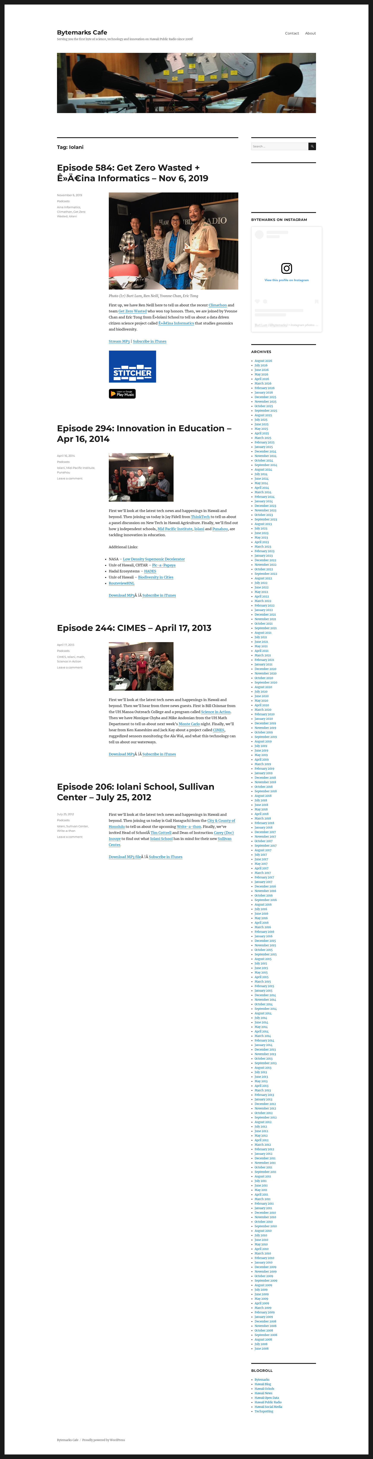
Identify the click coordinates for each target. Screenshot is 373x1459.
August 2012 (263, 1122)
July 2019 (261, 746)
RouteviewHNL (121, 583)
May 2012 (261, 1136)
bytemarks (279, 325)
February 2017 (264, 877)
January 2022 (264, 610)
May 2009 (261, 1299)
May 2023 (261, 537)
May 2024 (261, 483)
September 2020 (266, 682)
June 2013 (261, 1077)
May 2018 (261, 809)
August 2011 (263, 1176)
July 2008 (261, 1344)
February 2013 (264, 1095)
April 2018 (262, 814)
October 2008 (264, 1330)
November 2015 (265, 945)
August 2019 (263, 741)
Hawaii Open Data (267, 1398)
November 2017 (265, 836)
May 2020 (261, 701)
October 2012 (264, 1113)
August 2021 (263, 633)
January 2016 (264, 936)
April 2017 (262, 868)
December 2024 (265, 451)
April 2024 (262, 488)
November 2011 (265, 1163)
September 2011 (265, 1172)
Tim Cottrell (161, 832)
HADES (150, 571)
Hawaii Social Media (268, 1407)
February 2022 (265, 605)
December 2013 (265, 1049)
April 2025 (262, 433)
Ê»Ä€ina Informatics (176, 323)
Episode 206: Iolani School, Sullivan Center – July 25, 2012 (136, 791)
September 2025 (266, 411)
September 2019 (266, 737)
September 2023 (266, 519)
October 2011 (263, 1167)
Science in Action (216, 712)
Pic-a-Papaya (163, 565)
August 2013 (263, 1068)
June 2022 (262, 587)
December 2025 (265, 397)
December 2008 (265, 1321)
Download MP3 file (125, 857)
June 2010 (261, 1240)
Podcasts (63, 201)
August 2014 (263, 1013)
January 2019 (264, 773)
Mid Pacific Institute (175, 529)
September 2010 (266, 1226)
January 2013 (263, 1099)
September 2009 (266, 1281)
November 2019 (265, 728)
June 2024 (262, 479)
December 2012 (265, 1104)
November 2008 (266, 1326)
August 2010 (263, 1231)
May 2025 (261, 429)
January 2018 (263, 827)
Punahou (220, 529)
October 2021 (264, 624)
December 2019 (265, 723)
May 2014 (261, 1027)
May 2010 (261, 1244)
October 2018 (264, 787)
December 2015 (265, 941)
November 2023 (265, 510)
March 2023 (263, 546)
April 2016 (262, 923)
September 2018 (266, 791)
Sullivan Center (77, 826)
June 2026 (262, 370)
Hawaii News (263, 1393)
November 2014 (265, 1000)
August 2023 (263, 524)
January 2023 (264, 556)
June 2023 (261, 533)
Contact (292, 33)
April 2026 (262, 379)
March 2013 (263, 1090)
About (310, 33)
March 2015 (263, 981)
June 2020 (262, 696)
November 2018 (265, 782)
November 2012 (265, 1108)
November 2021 (265, 619)
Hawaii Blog (263, 1384)
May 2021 (261, 646)
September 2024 (266, 465)
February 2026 (265, 388)
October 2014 (264, 1004)
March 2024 (263, 492)
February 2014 (264, 1040)
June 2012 (261, 1131)
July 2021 (261, 637)
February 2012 (264, 1149)
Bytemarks (262, 1380)
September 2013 (266, 1063)
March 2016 (263, 927)
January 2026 (264, 392)
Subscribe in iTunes (149, 341)
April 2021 (262, 651)
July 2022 (261, 583)
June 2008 (262, 1348)
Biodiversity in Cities (155, 577)
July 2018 (261, 800)
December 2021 (265, 614)
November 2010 (265, 1217)
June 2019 (261, 750)
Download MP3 (121, 595)
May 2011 (261, 1190)
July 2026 (261, 365)
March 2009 (263, 1308)
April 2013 (261, 1086)
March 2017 (263, 873)
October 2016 (264, 895)
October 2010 (264, 1222)
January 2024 (264, 501)
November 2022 (266, 565)
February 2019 (264, 768)
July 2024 (261, 474)
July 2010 (261, 1235)
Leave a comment (69, 478)
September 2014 (266, 1009)
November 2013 (265, 1054)
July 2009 (261, 1290)
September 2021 (266, 628)
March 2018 (263, 818)
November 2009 (266, 1271)
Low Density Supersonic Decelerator (154, 559)
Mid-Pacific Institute (80, 468)
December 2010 (265, 1213)
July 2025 (261, 420)
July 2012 (261, 1126)
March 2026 (263, 383)
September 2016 (266, 900)
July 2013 (261, 1072)
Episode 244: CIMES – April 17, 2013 (134, 627)
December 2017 (265, 832)
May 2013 (261, 1081)
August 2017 (263, 850)
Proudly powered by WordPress (103, 1440)
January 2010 (263, 1262)
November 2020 (266, 673)
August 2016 (263, 904)
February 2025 (265, 442)
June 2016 (261, 913)
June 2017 (261, 859)
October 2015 (264, 950)
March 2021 (263, 655)
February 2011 (264, 1203)
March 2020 (263, 710)
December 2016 (265, 886)
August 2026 (263, 361)
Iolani (73, 216)
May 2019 (261, 755)
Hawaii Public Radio (268, 1402)
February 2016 (264, 932)
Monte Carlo (189, 724)
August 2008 (263, 1339)
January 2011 (263, 1208)
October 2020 (264, 678)
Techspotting (264, 1411)
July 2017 (261, 855)
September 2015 (266, 954)
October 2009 (264, 1276)
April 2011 (261, 1194)
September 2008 (266, 1335)
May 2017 (261, 864)
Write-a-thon (189, 826)
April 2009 (262, 1303)
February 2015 (264, 986)
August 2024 (263, 469)
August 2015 (263, 959)
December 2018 (265, 778)
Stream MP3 (119, 341)
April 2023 (262, 542)
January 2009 (264, 1317)
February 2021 (264, 660)
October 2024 (264, 460)
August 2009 (263, 1285)
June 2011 (261, 1185)
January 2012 (263, 1154)
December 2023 (265, 506)
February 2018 (264, 823)
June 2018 (261, 805)
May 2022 (261, 592)
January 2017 (263, 882)
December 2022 (265, 560)
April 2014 (262, 1031)
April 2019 (262, 759)
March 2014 (263, 1036)
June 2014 (261, 1022)
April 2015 (262, 977)
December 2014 (265, 995)
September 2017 (266, 846)
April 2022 (262, 596)
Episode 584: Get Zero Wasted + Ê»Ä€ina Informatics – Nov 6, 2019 (132, 172)
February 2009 (265, 1312)
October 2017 (264, 841)
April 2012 (262, 1140)
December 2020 (265, 669)
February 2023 (264, 551)
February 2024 (265, 497)
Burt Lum (261, 325)
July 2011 (261, 1181)
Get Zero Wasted (133, 311)
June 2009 (262, 1294)
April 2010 (262, 1249)
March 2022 (263, 601)
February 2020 (265, 714)
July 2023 (261, 528)
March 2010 (263, 1253)
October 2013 (263, 1058)
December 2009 (266, 1267)
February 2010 (264, 1258)
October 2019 (264, 732)
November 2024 (266, 456)
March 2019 (263, 764)
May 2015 (261, 972)
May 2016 (261, 918)
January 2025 (264, 447)
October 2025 (264, 406)
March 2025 (263, 438)
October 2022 (264, 569)
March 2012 (263, 1145)
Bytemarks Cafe (82, 32)
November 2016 (265, 891)
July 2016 (261, 909)
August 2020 (263, 687)
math (80, 657)
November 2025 (266, 401)
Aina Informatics (68, 207)
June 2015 (261, 968)
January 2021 (263, 664)
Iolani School (161, 839)
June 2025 (262, 424)
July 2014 (261, 1018)
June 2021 (261, 642)
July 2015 (261, 963)
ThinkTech (200, 517)
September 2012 (266, 1117)
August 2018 (263, 796)
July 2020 (261, 691)
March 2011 (262, 1199)
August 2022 (263, 578)
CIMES (218, 730)
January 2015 (263, 991)
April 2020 (262, 705)
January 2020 (264, 719)
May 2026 (261, 374)
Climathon (218, 305)
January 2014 (263, 1045)
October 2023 (264, 515)
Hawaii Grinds (264, 1389)
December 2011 (265, 1158)
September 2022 (266, 574)
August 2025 (263, 415)
